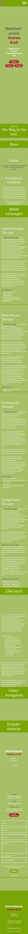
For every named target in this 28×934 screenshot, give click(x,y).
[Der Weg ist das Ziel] (3, 704)
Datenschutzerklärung (13, 203)
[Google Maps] (14, 777)
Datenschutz (17, 867)
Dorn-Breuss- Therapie (9, 65)
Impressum (10, 931)
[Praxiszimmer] (6, 708)
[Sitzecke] (4, 713)
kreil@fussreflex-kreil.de (14, 803)
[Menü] (24, 3)
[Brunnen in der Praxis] (8, 715)
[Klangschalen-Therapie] (8, 703)
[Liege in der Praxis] (7, 712)
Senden (14, 871)
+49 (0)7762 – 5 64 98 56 (14, 796)
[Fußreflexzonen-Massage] (9, 706)
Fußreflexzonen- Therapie (14, 61)
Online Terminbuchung (14, 815)
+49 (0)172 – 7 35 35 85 (14, 798)
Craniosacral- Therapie (18, 65)
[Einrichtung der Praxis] (8, 710)
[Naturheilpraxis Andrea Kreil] (3, 3)
